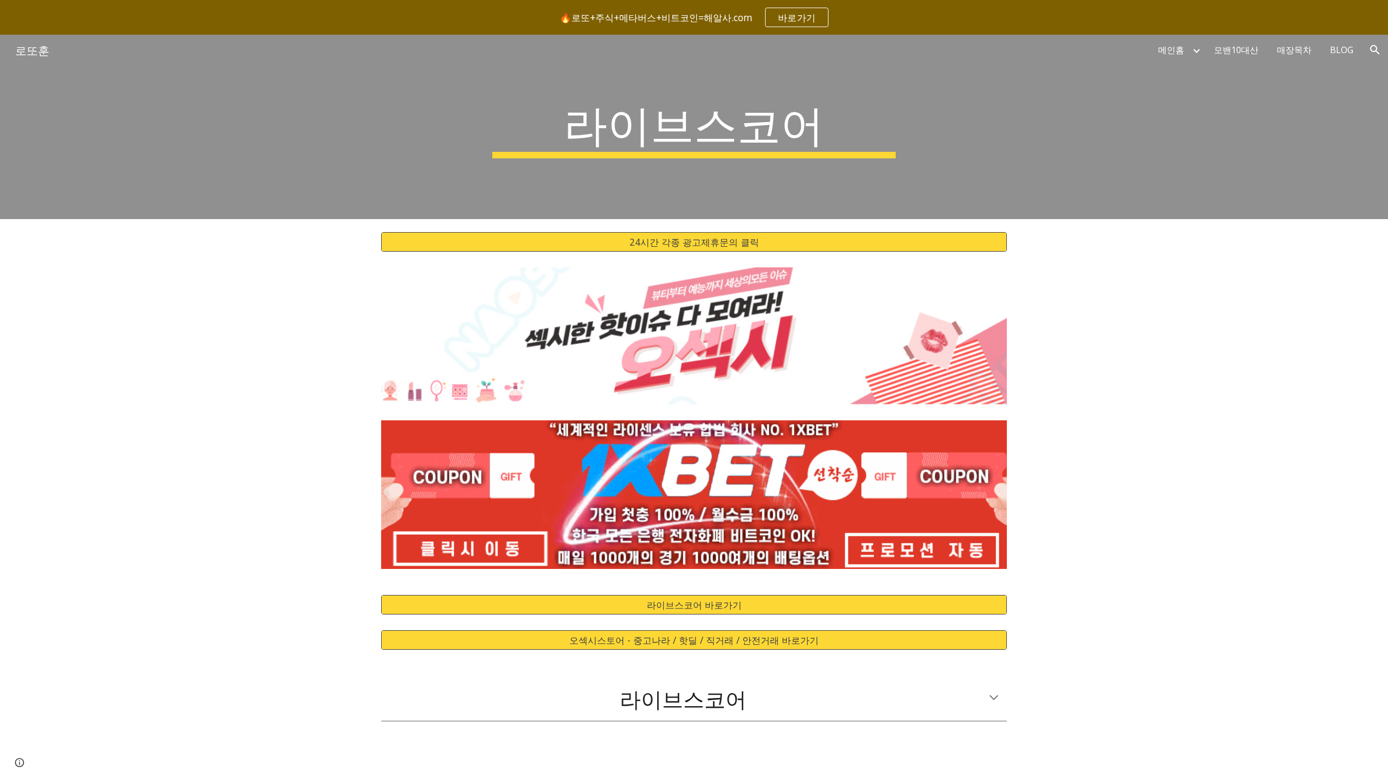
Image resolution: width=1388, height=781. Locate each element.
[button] (1375, 50)
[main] (694, 127)
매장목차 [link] (1294, 50)
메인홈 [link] (1171, 50)
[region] (694, 17)
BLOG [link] (1341, 50)
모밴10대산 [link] (1236, 50)
